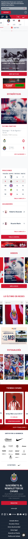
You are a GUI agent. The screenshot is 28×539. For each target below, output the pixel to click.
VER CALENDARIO (19, 154)
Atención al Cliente (14, 533)
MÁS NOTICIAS (14, 74)
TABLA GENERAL (14, 237)
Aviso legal (14, 530)
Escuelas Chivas (14, 524)
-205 (8, 24)
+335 (14, 24)
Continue (6, 12)
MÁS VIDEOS (14, 286)
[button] (24, 535)
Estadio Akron (14, 521)
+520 (20, 24)
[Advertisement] (14, 40)
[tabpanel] (14, 21)
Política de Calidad (14, 536)
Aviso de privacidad (14, 527)
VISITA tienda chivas (19, 427)
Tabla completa (19, 198)
